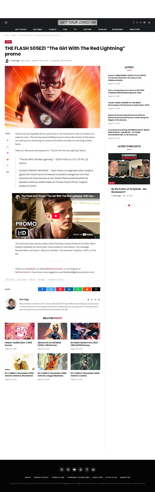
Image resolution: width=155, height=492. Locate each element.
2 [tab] (127, 205)
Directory (135, 29)
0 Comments (55, 61)
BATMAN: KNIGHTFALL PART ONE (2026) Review (84, 344)
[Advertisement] (77, 9)
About (28, 477)
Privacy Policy (41, 477)
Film (65, 29)
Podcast (102, 29)
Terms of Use (58, 477)
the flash (41, 280)
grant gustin (21, 280)
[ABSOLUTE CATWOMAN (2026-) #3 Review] (52, 331)
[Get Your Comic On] (77, 22)
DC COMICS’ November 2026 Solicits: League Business (52, 374)
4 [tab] (131, 205)
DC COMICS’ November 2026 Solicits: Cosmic (85, 374)
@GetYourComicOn (54, 268)
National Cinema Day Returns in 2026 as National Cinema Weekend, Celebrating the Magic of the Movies (128, 117)
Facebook (31, 268)
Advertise (125, 477)
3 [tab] (129, 205)
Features (37, 29)
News (8, 42)
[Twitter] (7, 147)
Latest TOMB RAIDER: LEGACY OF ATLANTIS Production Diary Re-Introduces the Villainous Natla (127, 77)
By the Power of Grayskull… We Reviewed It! (117, 190)
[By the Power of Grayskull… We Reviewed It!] (117, 168)
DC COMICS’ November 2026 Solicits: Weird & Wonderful (19, 374)
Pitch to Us (111, 477)
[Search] (149, 22)
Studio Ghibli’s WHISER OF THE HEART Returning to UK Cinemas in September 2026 (128, 103)
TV (75, 29)
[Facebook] (7, 140)
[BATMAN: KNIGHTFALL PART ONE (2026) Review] (85, 331)
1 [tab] (124, 205)
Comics (52, 29)
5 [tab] (134, 205)
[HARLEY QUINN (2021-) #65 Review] (20, 331)
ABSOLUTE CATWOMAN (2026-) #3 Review (49, 344)
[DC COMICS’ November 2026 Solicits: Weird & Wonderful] (20, 361)
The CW (32, 280)
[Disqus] (52, 419)
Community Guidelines (78, 477)
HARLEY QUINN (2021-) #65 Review (18, 344)
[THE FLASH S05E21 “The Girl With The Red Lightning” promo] (52, 97)
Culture (87, 29)
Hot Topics (20, 29)
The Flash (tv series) (55, 280)
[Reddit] (7, 159)
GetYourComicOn (22, 272)
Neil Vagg (15, 61)
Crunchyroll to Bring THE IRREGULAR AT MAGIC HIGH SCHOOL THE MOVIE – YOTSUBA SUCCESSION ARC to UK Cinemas (129, 132)
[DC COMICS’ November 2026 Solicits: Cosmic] (85, 361)
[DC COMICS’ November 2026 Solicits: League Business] (52, 361)
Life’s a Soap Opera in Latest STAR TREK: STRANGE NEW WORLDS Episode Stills (126, 91)
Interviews (117, 29)
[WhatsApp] (7, 165)
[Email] (7, 172)
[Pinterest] (7, 153)
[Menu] (6, 22)
